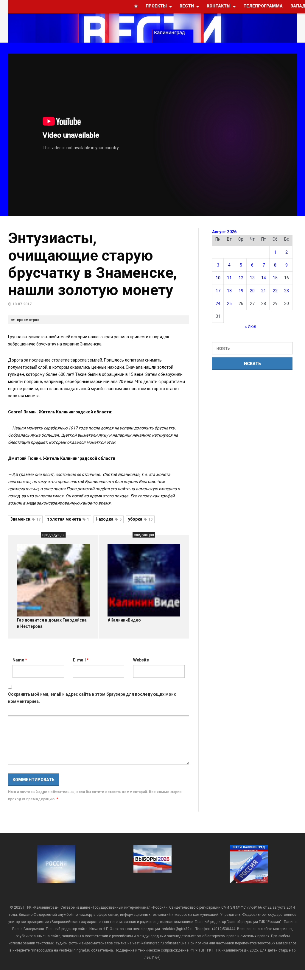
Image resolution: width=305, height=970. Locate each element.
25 (229, 303)
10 (218, 277)
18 (229, 290)
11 (229, 277)
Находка (109, 519)
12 (241, 277)
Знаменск (25, 519)
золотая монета (68, 519)
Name (20, 660)
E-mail (81, 660)
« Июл (250, 326)
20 (252, 290)
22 (275, 290)
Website (141, 660)
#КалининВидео (124, 620)
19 (241, 290)
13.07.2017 (22, 304)
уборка (140, 519)
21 (263, 290)
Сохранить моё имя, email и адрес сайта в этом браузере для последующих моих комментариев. (92, 698)
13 (252, 277)
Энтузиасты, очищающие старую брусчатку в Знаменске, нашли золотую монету (92, 264)
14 (263, 277)
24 (218, 303)
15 (275, 277)
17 (218, 290)
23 (286, 290)
